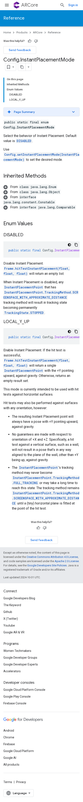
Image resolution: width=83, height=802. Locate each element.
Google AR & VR (13, 632)
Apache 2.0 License (67, 561)
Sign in (73, 5)
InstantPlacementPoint (23, 287)
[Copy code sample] (76, 244)
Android (8, 730)
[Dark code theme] (69, 244)
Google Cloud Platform (18, 751)
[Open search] (62, 5)
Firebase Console (14, 703)
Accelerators (12, 671)
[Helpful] (29, 41)
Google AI (9, 757)
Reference (13, 18)
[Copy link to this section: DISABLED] (27, 235)
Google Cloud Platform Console (24, 689)
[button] (41, 112)
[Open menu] (7, 5)
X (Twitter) (10, 618)
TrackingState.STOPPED (24, 313)
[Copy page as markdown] (22, 67)
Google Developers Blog (19, 598)
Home (7, 32)
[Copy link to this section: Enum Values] (37, 223)
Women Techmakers (17, 650)
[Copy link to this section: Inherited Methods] (50, 176)
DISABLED (24, 141)
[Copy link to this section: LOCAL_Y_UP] (33, 322)
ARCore (29, 5)
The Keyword (12, 605)
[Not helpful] (36, 41)
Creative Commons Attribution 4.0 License (52, 556)
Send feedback (20, 50)
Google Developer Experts (20, 664)
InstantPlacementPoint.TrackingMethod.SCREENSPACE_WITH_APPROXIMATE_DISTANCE (45, 498)
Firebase (9, 744)
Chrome (8, 737)
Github (7, 612)
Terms (7, 782)
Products (21, 32)
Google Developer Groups (20, 657)
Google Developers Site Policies (47, 565)
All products (11, 764)
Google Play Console (17, 696)
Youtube (9, 625)
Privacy (21, 782)
